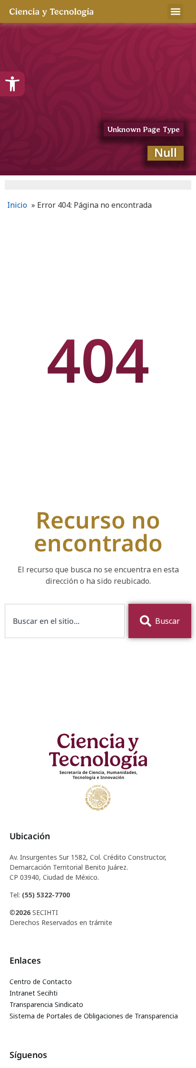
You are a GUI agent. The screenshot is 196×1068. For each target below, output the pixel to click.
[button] (175, 12)
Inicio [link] (17, 205)
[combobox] (65, 621)
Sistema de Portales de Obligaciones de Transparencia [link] (94, 1015)
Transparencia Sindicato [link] (46, 1004)
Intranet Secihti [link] (34, 992)
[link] (12, 83)
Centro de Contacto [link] (41, 981)
